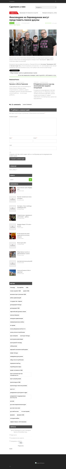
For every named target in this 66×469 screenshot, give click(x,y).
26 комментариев (20, 82)
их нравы (12, 325)
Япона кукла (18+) (21, 243)
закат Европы (16, 25)
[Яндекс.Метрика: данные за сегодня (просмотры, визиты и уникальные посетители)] (39, 463)
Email (35, 138)
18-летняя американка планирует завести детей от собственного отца (37, 75)
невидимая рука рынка (16, 356)
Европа (12, 23)
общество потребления (17, 360)
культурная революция (16, 339)
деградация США (15, 308)
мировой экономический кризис (19, 349)
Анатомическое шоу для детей (24, 261)
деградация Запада (15, 304)
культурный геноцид (16, 342)
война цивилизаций (15, 298)
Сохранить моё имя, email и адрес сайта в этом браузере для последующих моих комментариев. (30, 155)
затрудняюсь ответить (16, 441)
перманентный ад (15, 363)
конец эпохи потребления (17, 332)
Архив (10, 448)
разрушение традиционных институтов (18, 396)
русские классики (15, 408)
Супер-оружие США (15, 291)
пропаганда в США (15, 382)
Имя (10, 138)
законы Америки (14, 315)
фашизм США (20, 415)
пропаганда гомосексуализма (18, 385)
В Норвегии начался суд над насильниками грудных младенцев (44, 86)
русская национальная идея (18, 404)
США (27, 287)
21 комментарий (25, 23)
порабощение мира (15, 366)
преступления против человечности (16, 374)
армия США (26, 291)
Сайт (10, 145)
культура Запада (25, 335)
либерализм (13, 346)
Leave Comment (27, 104)
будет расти (14, 435)
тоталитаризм (25, 411)
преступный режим (15, 378)
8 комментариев (44, 82)
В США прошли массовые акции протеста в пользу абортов (23, 235)
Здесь (48, 59)
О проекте (11, 1)
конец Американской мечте (18, 329)
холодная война (14, 418)
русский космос (14, 411)
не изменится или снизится (17, 438)
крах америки (14, 335)
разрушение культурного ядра (18, 392)
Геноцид (12, 287)
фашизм (12, 415)
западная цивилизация (16, 318)
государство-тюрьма (16, 301)
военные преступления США (18, 294)
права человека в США (16, 370)
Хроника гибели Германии (18, 84)
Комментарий (13, 116)
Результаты (21, 446)
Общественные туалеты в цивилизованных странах (23, 73)
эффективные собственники (18, 422)
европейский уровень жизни (18, 311)
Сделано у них (17, 6)
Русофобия (20, 287)
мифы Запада (14, 353)
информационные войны (17, 322)
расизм (12, 401)
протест (12, 389)
